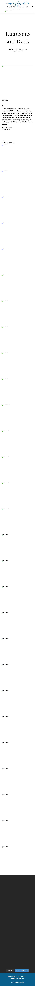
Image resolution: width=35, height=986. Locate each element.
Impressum (21, 976)
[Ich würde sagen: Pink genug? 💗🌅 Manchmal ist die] (17, 881)
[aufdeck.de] (17, 6)
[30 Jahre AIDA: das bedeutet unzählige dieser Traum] (17, 943)
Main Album (4, 143)
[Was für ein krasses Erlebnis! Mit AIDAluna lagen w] (17, 911)
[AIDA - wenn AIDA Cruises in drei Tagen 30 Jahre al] (17, 958)
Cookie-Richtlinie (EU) (17, 978)
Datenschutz (12, 976)
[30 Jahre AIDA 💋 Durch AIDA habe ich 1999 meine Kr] (17, 927)
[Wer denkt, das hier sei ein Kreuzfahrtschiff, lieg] (17, 895)
